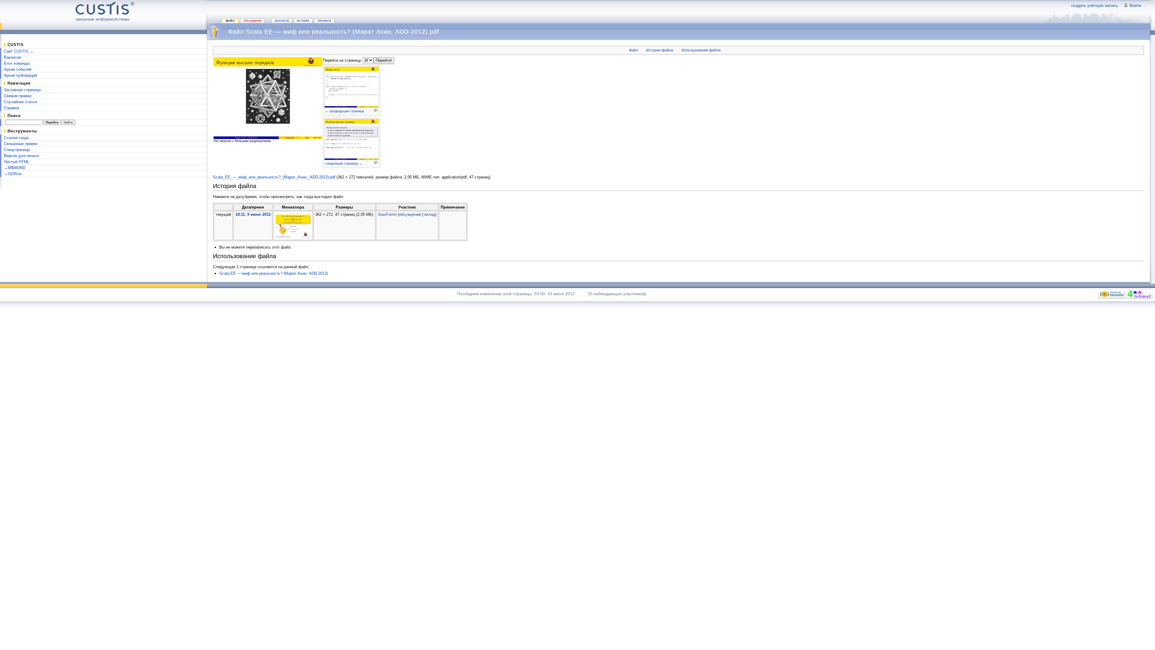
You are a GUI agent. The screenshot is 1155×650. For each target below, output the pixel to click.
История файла (659, 50)
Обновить (324, 20)
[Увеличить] (376, 110)
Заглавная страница (22, 90)
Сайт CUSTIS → (18, 51)
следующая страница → (343, 163)
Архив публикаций (20, 75)
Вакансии (12, 57)
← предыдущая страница (344, 111)
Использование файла (701, 50)
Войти (1135, 5)
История (303, 20)
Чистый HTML (16, 161)
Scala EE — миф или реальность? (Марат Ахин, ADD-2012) (273, 273)
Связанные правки (20, 143)
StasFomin (387, 214)
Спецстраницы (17, 149)
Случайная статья (20, 102)
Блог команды (17, 63)
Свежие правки (17, 96)
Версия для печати (21, 155)
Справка (11, 108)
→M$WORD (14, 168)
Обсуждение (252, 20)
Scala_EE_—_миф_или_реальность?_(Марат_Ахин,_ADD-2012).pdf (274, 177)
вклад (429, 214)
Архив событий (17, 69)
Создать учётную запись (1094, 5)
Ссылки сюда (16, 137)
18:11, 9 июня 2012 (253, 214)
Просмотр (281, 20)
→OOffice (12, 174)
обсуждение (410, 214)
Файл (230, 20)
